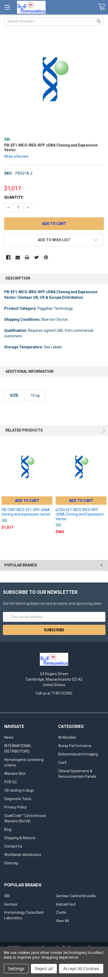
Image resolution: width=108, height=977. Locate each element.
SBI (7, 896)
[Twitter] (37, 257)
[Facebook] (8, 257)
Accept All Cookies (81, 968)
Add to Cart (27, 500)
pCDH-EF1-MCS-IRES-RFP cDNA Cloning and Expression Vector (80, 514)
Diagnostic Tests (17, 799)
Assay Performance (74, 746)
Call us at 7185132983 (54, 693)
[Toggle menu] (7, 7)
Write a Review (16, 156)
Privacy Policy (15, 807)
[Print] (27, 257)
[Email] (18, 257)
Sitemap (11, 863)
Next (103, 430)
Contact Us (13, 846)
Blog (8, 829)
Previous (93, 430)
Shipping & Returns (20, 838)
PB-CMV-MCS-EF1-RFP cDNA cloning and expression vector (26, 512)
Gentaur (11, 904)
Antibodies (67, 737)
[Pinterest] (46, 257)
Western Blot (14, 773)
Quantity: (14, 197)
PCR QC (10, 782)
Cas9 (62, 762)
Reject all (44, 968)
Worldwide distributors (22, 855)
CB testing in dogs (19, 790)
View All (62, 921)
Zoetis (61, 912)
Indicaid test (66, 904)
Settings (16, 968)
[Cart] (101, 7)
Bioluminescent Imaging (78, 754)
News (8, 737)
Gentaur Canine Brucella (76, 896)
